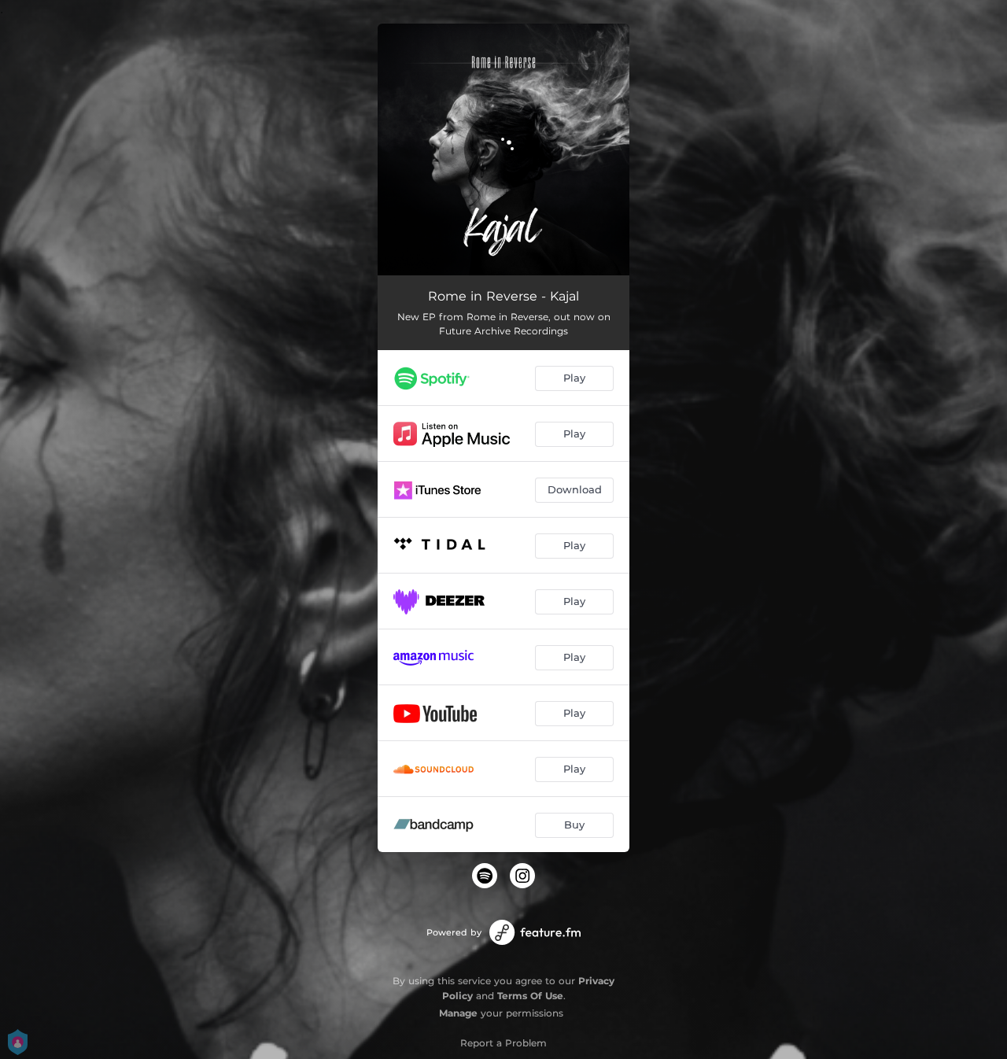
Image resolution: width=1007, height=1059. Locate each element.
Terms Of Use (530, 996)
